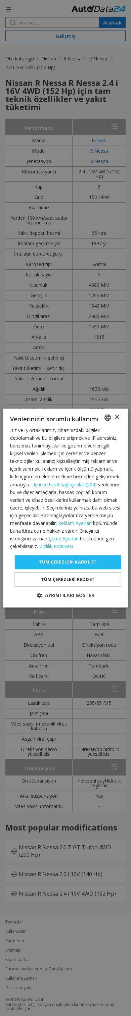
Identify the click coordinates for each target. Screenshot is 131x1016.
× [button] (116, 417)
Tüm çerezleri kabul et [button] (68, 562)
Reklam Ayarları (75, 523)
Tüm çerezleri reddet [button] (68, 579)
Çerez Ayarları (64, 538)
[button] (65, 595)
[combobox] (107, 417)
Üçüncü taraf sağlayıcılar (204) (64, 484)
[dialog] (65, 508)
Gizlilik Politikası (56, 546)
